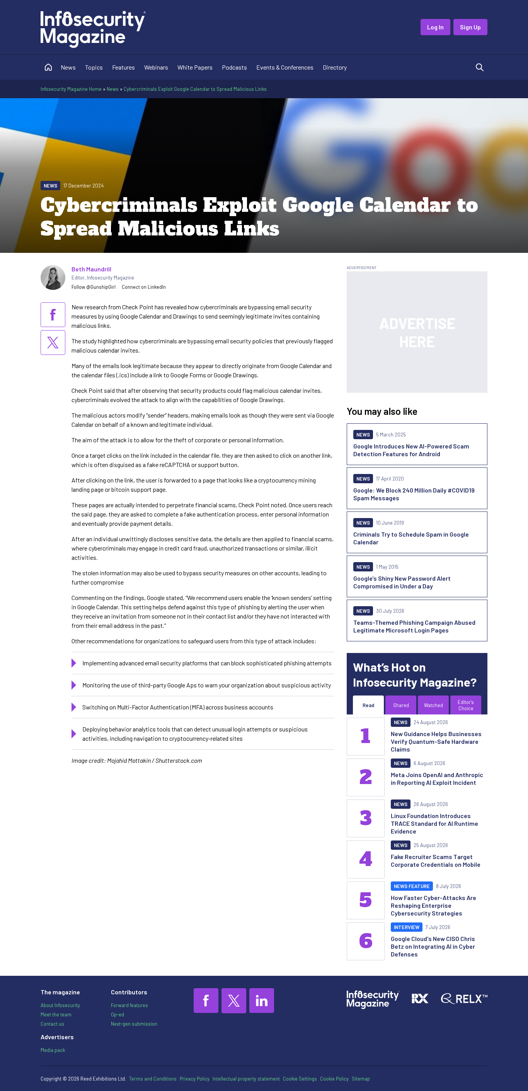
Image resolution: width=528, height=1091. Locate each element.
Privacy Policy (194, 1079)
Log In (435, 27)
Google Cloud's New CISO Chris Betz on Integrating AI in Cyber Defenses (433, 946)
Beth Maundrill (91, 269)
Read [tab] (368, 705)
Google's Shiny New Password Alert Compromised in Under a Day (402, 582)
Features (123, 67)
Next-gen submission (134, 1024)
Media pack (53, 1050)
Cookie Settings (300, 1079)
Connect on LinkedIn (144, 287)
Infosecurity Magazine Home (71, 89)
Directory (335, 67)
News (68, 67)
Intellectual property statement (246, 1079)
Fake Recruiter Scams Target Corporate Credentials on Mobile (435, 860)
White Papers (195, 67)
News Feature (412, 886)
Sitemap (361, 1079)
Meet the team (56, 1014)
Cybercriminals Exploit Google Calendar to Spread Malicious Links (195, 89)
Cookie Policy (334, 1079)
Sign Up (470, 27)
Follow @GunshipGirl (94, 287)
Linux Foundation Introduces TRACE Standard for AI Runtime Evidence (434, 823)
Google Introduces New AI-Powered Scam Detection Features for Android (411, 449)
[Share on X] (53, 342)
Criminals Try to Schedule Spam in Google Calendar (411, 538)
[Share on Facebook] (53, 314)
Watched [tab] (433, 705)
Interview (406, 927)
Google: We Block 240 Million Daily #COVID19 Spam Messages (414, 493)
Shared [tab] (401, 705)
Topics (94, 67)
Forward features (129, 1005)
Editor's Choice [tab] (466, 705)
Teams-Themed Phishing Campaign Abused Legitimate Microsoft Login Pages (414, 626)
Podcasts (234, 67)
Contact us (52, 1024)
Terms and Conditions (153, 1079)
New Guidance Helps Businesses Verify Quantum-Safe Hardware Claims (436, 741)
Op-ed (117, 1014)
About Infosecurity (60, 1005)
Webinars (156, 67)
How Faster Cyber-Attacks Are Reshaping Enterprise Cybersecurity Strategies (433, 905)
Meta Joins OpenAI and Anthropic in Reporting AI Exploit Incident (437, 778)
